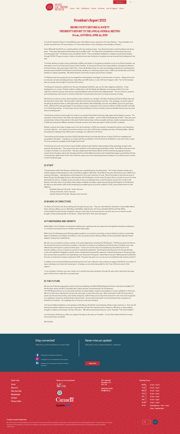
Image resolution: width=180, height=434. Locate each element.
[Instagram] (37, 358)
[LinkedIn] (37, 362)
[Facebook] (37, 354)
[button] (77, 8)
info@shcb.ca (105, 391)
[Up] (155, 422)
